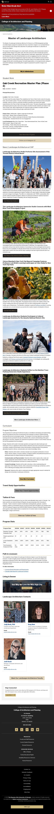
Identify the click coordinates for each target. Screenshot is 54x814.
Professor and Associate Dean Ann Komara (22, 359)
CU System (27, 775)
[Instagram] (27, 731)
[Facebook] (16, 731)
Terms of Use (27, 780)
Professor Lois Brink (8, 188)
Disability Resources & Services (27, 757)
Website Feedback (27, 772)
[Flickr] (37, 731)
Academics (9, 34)
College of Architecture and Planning (17, 22)
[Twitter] (21, 731)
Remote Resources (27, 745)
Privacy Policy (27, 778)
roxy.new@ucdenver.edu (34, 633)
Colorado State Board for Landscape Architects (16, 571)
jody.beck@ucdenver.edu (10, 632)
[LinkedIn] (32, 731)
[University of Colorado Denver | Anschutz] (5, 2)
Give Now (27, 792)
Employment (27, 789)
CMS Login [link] (27, 806)
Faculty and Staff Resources (27, 739)
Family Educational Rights (27, 754)
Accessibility (27, 783)
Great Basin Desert (40, 407)
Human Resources (27, 760)
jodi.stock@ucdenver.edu (10, 669)
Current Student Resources (27, 742)
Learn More (5, 16)
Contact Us (27, 769)
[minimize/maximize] (50, 11)
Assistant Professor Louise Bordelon (32, 357)
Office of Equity (27, 751)
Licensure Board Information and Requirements (17, 569)
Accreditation (27, 786)
